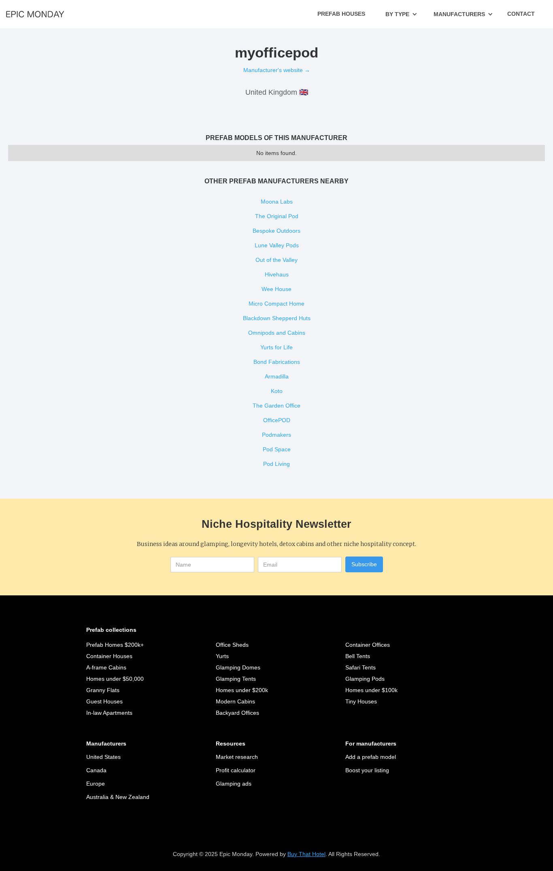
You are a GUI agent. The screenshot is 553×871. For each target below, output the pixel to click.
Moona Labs (277, 201)
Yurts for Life (276, 347)
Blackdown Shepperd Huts (277, 318)
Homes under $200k (242, 690)
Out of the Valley (276, 260)
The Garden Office (276, 405)
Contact (521, 14)
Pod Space (277, 449)
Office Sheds (232, 645)
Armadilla (277, 376)
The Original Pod (276, 216)
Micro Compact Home (276, 303)
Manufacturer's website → (276, 70)
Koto (277, 391)
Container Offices (367, 645)
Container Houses (109, 656)
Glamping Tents (236, 679)
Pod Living (276, 464)
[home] (35, 14)
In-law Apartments (109, 713)
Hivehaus (277, 274)
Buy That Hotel (306, 854)
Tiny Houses (361, 701)
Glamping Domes (238, 667)
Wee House (276, 289)
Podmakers (276, 434)
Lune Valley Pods (277, 245)
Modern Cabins (235, 701)
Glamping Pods (365, 679)
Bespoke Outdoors (276, 230)
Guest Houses (104, 701)
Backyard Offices (237, 713)
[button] (401, 14)
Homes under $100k (371, 690)
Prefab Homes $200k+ (115, 645)
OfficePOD (276, 420)
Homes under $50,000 (115, 679)
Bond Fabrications (276, 362)
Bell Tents (357, 656)
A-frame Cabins (106, 667)
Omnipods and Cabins (276, 332)
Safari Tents (360, 667)
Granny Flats (102, 690)
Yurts (222, 656)
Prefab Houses (341, 14)
